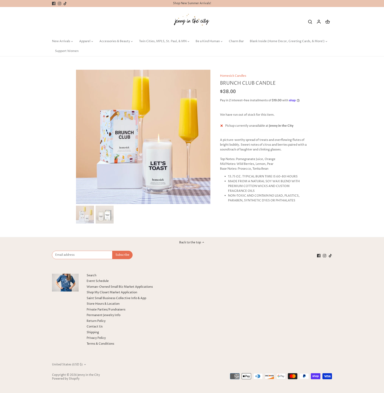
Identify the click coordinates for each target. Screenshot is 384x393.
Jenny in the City (88, 375)
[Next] (204, 137)
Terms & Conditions (100, 344)
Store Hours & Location (103, 304)
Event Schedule (98, 281)
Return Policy (96, 321)
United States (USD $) (67, 364)
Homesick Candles (233, 76)
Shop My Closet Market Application (112, 292)
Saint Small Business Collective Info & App (116, 298)
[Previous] (82, 137)
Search (91, 275)
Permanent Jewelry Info (103, 315)
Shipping (93, 332)
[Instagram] (59, 3)
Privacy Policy (96, 338)
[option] (143, 137)
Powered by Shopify (66, 379)
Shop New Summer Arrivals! (192, 3)
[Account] (318, 21)
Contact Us (95, 326)
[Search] (310, 21)
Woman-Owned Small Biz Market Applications (120, 287)
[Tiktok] (65, 3)
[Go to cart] (327, 21)
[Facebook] (53, 3)
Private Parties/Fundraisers (106, 309)
